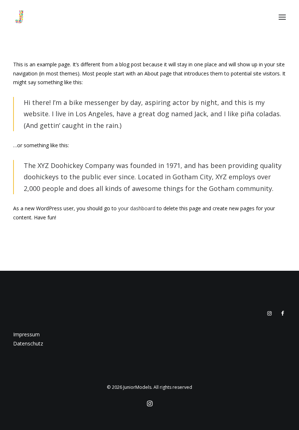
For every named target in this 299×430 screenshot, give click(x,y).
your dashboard (136, 208)
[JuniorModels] (19, 17)
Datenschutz (28, 343)
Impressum (26, 334)
